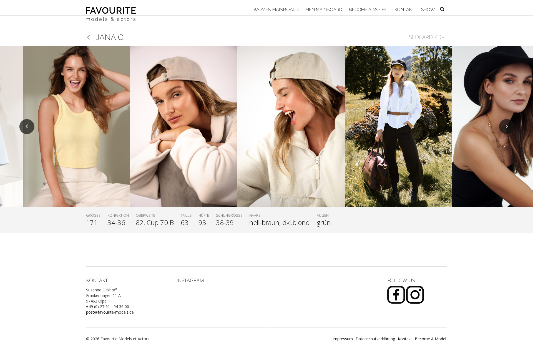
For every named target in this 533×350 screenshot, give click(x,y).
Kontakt (403, 9)
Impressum (343, 338)
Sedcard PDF (426, 37)
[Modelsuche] (442, 9)
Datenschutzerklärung (375, 338)
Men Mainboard (323, 9)
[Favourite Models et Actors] (113, 7)
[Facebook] (396, 294)
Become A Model (368, 9)
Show (427, 9)
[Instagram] (415, 294)
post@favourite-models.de (110, 312)
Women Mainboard (275, 9)
